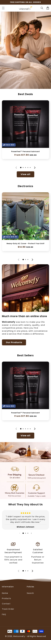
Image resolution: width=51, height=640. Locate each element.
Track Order (8, 609)
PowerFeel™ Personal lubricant (25, 151)
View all (25, 174)
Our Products (14, 342)
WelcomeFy (19, 636)
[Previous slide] (16, 168)
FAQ (4, 614)
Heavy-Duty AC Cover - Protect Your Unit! (26, 244)
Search (30, 593)
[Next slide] (35, 168)
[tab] (21, 167)
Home (5, 593)
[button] (3, 8)
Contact (6, 603)
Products (6, 598)
